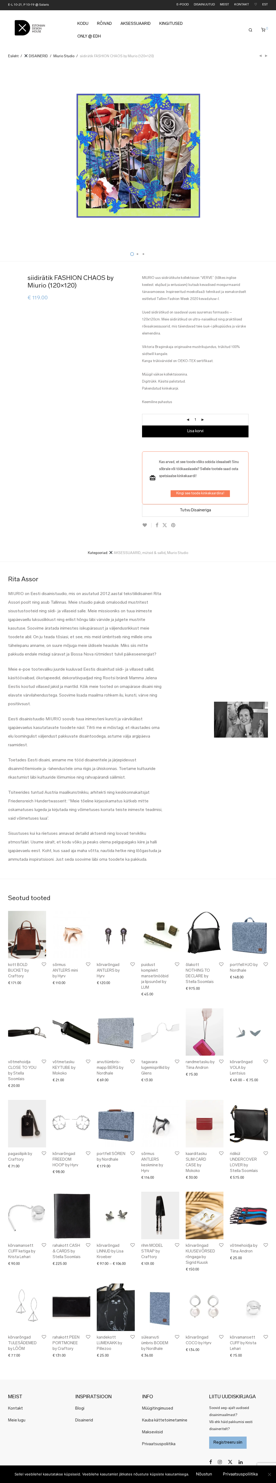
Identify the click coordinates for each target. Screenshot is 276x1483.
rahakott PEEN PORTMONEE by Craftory (66, 1343)
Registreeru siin (227, 1443)
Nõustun (204, 1474)
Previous (9, 156)
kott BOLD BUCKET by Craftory (18, 970)
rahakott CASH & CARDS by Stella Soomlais (67, 1251)
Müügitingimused (157, 1409)
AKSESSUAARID (135, 24)
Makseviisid (152, 1432)
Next (267, 156)
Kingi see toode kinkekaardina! (200, 493)
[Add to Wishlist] (146, 525)
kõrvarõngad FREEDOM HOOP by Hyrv (65, 1159)
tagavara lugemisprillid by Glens (155, 1068)
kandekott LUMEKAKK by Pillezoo (109, 1343)
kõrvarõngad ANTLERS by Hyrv (108, 970)
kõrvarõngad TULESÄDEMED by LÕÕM (22, 1343)
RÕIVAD (104, 24)
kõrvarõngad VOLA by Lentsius (241, 1068)
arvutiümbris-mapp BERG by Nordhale (110, 1068)
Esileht (13, 56)
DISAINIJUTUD (204, 4)
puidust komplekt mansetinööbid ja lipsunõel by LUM (154, 976)
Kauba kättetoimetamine (164, 1420)
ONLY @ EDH (89, 37)
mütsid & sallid (153, 553)
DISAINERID (38, 56)
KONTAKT (241, 4)
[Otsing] (250, 30)
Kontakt (15, 1409)
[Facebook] (210, 1462)
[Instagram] (220, 1462)
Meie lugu (16, 1420)
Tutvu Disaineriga (195, 510)
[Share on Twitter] (164, 526)
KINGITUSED (171, 24)
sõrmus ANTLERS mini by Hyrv (65, 970)
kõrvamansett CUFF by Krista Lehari (243, 1343)
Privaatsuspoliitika (158, 1444)
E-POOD (183, 4)
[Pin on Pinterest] (173, 526)
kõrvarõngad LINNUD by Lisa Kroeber (110, 1251)
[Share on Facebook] (157, 526)
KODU (82, 24)
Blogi (79, 1409)
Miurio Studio (63, 56)
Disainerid (84, 1420)
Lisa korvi (195, 431)
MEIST (224, 4)
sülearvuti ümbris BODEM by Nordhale (154, 1343)
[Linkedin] (241, 1462)
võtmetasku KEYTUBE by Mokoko (64, 1068)
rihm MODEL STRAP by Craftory (152, 1251)
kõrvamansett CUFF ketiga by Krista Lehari (21, 1251)
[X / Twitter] (230, 1462)
